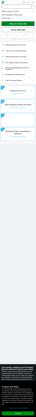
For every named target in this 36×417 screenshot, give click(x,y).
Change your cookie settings (18, 408)
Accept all (18, 413)
